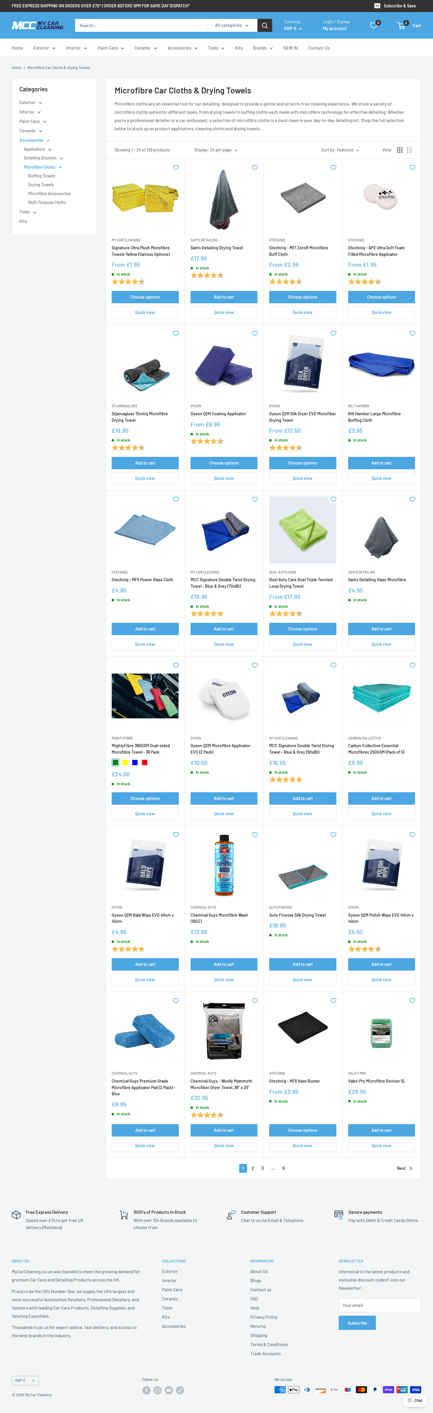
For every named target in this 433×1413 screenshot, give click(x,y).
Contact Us (319, 47)
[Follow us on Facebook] (146, 1390)
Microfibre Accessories (49, 193)
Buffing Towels (41, 175)
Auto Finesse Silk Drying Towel (297, 915)
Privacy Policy (263, 1317)
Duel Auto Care (282, 572)
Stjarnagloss (124, 406)
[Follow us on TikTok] (180, 1390)
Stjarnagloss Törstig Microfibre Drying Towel (140, 417)
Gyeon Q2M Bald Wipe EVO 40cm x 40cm (143, 918)
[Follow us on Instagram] (157, 1390)
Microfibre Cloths (40, 166)
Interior (73, 47)
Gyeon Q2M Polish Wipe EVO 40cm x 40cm (381, 918)
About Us (259, 1271)
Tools (213, 47)
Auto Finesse (280, 907)
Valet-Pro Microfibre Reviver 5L (376, 1080)
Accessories (179, 47)
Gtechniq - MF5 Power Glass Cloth (142, 579)
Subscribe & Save (400, 5)
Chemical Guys (203, 907)
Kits (239, 47)
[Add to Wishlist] (176, 167)
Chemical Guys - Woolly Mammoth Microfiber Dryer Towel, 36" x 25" (221, 1084)
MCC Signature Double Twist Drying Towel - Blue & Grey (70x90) (223, 583)
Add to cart (224, 296)
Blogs (255, 1280)
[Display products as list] (409, 150)
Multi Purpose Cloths (47, 202)
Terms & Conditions (269, 1344)
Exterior (41, 47)
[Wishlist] (374, 25)
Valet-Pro (357, 1073)
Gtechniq (277, 240)
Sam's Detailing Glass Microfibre (377, 579)
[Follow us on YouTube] (169, 1390)
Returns (258, 1326)
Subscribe (357, 1322)
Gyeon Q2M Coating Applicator (218, 413)
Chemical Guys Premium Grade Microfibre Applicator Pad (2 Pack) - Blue (144, 1087)
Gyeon (196, 406)
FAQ (254, 1298)
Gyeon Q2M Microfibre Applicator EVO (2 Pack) (220, 749)
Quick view (145, 312)
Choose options (145, 296)
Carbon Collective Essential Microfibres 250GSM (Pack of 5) (376, 749)
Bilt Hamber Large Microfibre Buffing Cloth (374, 417)
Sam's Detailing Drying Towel (217, 247)
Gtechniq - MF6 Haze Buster (294, 1080)
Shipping (258, 1335)
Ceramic (143, 47)
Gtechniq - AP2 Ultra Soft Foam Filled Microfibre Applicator (376, 251)
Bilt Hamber (358, 406)
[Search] (264, 25)
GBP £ (20, 1380)
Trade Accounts (265, 1353)
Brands (260, 47)
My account (335, 28)
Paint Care (107, 47)
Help (254, 1307)
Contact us (260, 1289)
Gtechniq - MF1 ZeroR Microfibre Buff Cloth (298, 251)
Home (17, 47)
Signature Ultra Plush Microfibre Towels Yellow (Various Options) (141, 251)
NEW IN (290, 47)
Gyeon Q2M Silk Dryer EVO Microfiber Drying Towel (302, 417)
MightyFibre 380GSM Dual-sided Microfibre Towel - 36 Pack (141, 749)
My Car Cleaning (126, 240)
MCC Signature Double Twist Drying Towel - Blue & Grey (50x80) (301, 749)
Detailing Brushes (40, 157)
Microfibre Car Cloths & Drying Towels (58, 67)
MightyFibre (122, 738)
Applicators (35, 148)
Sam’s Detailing (204, 240)
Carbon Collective (364, 738)
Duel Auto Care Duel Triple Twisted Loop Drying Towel (301, 583)
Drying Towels (41, 184)
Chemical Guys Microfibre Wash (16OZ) (219, 918)
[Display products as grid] (399, 150)
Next (401, 1168)
